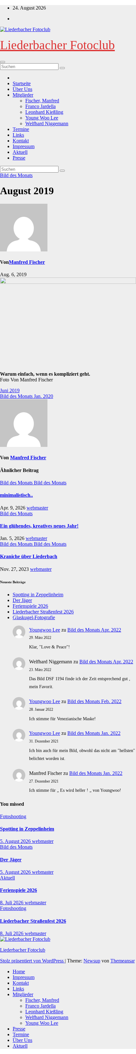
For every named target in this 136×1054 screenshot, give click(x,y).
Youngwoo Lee (44, 630)
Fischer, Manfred (42, 100)
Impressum (23, 146)
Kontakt (21, 140)
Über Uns (22, 89)
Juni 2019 (10, 390)
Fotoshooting (13, 816)
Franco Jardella (40, 106)
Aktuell (20, 152)
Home (19, 971)
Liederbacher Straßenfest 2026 (43, 611)
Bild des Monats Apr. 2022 (94, 630)
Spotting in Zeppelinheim (38, 594)
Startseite (22, 83)
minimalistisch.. (16, 495)
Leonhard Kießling (44, 112)
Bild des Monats (16, 175)
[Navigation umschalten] (2, 62)
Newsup (91, 960)
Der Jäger (22, 600)
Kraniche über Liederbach (28, 556)
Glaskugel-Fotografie (34, 617)
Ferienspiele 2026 (30, 606)
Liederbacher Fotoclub (57, 45)
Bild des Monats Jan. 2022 (94, 733)
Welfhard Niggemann (46, 123)
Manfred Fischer (27, 262)
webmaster (37, 507)
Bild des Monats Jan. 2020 (26, 396)
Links (18, 135)
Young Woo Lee (41, 117)
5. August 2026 (16, 841)
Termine (21, 129)
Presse (19, 158)
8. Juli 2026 (12, 902)
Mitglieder (23, 95)
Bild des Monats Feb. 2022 (94, 701)
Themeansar (122, 960)
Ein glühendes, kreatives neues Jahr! (39, 526)
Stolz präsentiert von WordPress (32, 960)
